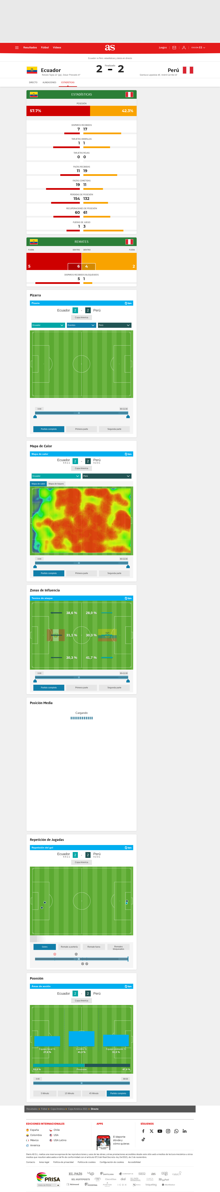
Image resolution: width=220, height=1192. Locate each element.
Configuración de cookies (112, 1171)
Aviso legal (44, 1171)
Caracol (176, 1182)
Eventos (71, 325)
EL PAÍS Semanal (135, 1188)
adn (164, 1182)
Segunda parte (114, 429)
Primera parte (81, 429)
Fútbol (45, 47)
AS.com (153, 1182)
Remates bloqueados (118, 956)
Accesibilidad (134, 1171)
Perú (101, 325)
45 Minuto (93, 1102)
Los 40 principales (90, 1182)
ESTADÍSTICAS (67, 82)
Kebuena (162, 1188)
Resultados (30, 47)
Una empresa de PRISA (48, 1186)
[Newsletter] (174, 48)
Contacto (30, 1171)
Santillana (107, 1182)
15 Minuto (69, 1102)
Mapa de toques (56, 484)
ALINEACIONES (49, 82)
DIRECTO (33, 82)
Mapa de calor (38, 484)
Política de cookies (87, 1171)
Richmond (176, 1188)
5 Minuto (45, 1102)
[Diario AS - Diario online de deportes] (110, 47)
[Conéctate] (184, 48)
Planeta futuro (147, 1188)
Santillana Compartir (126, 1182)
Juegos (163, 47)
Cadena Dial (122, 1188)
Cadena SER (142, 1182)
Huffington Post (80, 1188)
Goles (44, 956)
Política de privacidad (63, 1171)
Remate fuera (93, 956)
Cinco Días (109, 1188)
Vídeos (57, 47)
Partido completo (49, 429)
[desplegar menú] (16, 47)
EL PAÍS (75, 1182)
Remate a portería (69, 956)
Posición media (58, 751)
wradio (98, 1188)
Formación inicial (40, 751)
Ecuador (36, 325)
